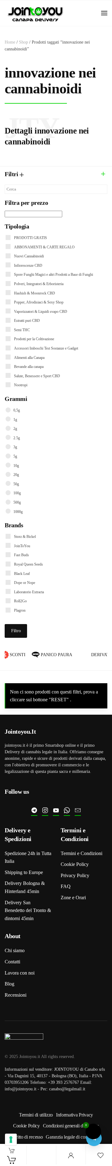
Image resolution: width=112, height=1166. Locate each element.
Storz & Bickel (25, 536)
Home (10, 42)
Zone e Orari (73, 897)
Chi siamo (15, 950)
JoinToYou (22, 546)
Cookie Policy (75, 864)
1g (15, 419)
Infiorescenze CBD (28, 265)
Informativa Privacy (74, 1114)
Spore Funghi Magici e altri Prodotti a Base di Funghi (53, 274)
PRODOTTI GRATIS (30, 238)
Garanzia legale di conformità (73, 1137)
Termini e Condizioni (81, 853)
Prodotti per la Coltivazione (34, 339)
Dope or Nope (24, 583)
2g (15, 428)
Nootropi (20, 385)
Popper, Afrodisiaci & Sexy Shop (38, 302)
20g (16, 475)
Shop (23, 42)
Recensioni (15, 995)
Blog (9, 983)
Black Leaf (22, 573)
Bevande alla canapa (29, 366)
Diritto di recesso (27, 1137)
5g (15, 456)
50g (16, 484)
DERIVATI (101, 654)
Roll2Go (20, 601)
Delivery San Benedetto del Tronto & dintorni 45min (28, 910)
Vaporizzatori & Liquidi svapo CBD (40, 311)
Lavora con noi (20, 973)
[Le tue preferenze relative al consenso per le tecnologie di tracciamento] (11, 1139)
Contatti (12, 961)
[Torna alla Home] (36, 13)
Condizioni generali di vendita (71, 1125)
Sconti (16, 654)
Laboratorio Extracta (29, 592)
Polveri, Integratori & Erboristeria (38, 284)
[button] (104, 13)
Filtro (16, 630)
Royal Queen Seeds (28, 564)
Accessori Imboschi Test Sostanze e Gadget (46, 348)
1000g (18, 512)
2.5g (16, 438)
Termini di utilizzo (36, 1114)
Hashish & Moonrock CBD (34, 293)
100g (17, 493)
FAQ (66, 886)
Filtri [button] (12, 174)
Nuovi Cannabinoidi (29, 256)
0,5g (16, 410)
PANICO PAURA (54, 654)
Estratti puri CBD (27, 320)
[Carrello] (12, 1159)
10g (16, 465)
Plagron (20, 610)
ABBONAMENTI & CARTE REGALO (44, 247)
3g (15, 447)
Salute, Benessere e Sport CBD (37, 376)
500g (17, 502)
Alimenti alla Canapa (29, 357)
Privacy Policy (75, 875)
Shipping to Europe (24, 872)
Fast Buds (21, 555)
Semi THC (22, 330)
